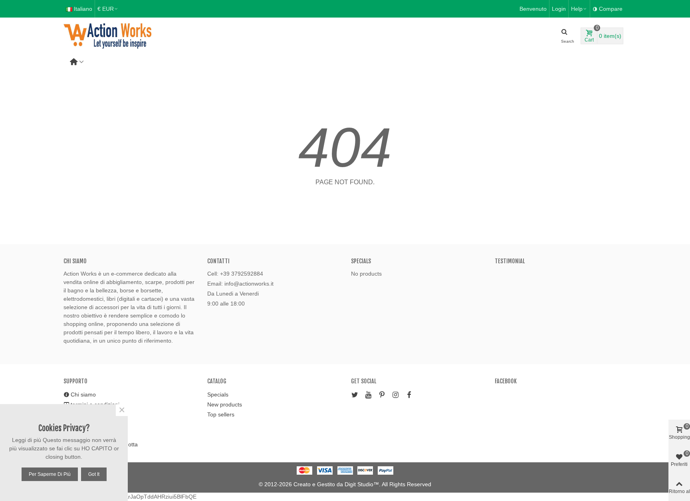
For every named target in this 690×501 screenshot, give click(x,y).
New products (224, 404)
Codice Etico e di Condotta (104, 444)
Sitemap (81, 434)
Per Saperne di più (50, 474)
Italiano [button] (83, 9)
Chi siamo (83, 394)
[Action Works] (107, 36)
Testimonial (510, 261)
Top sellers (220, 414)
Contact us (84, 424)
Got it (93, 474)
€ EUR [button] (105, 9)
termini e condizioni (95, 404)
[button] (579, 9)
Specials (361, 261)
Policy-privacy (88, 414)
